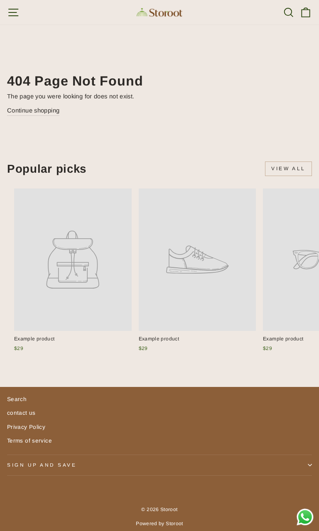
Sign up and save (42, 464)
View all (288, 168)
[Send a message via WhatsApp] (305, 517)
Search (17, 399)
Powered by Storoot (159, 523)
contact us (21, 413)
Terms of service (29, 441)
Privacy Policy (26, 427)
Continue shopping (33, 110)
